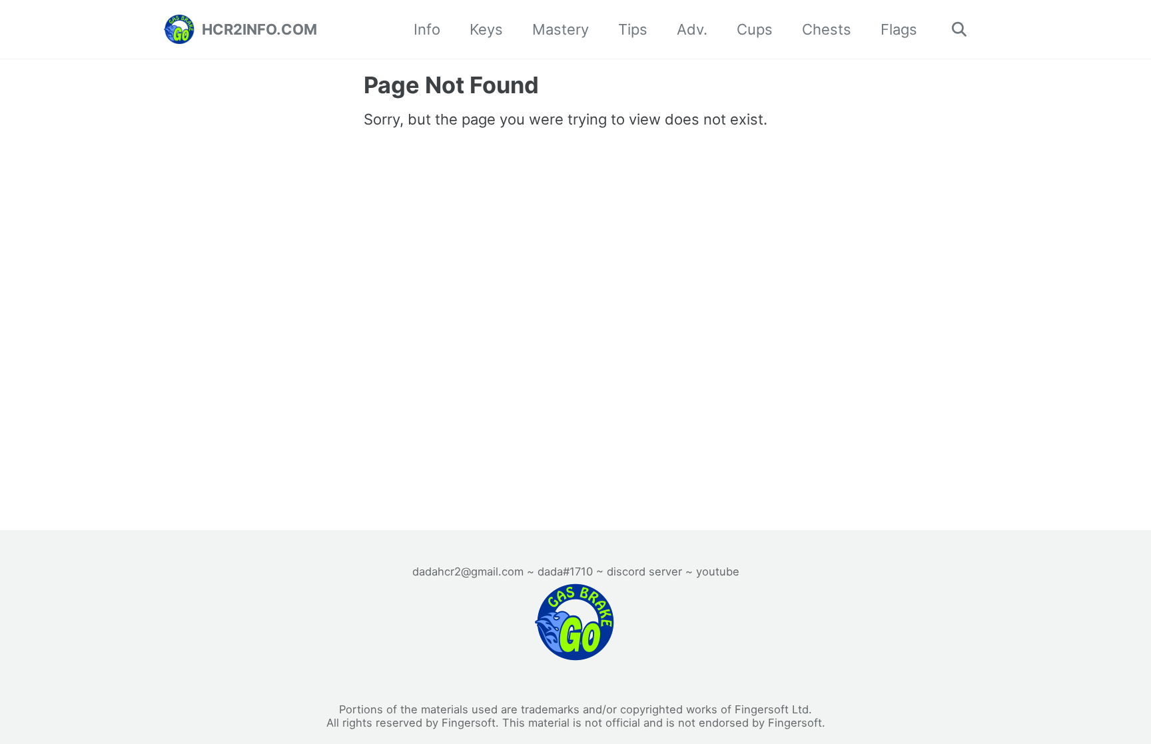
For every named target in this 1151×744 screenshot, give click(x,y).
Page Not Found (451, 85)
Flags (899, 29)
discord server (644, 571)
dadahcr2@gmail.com (468, 571)
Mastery (560, 29)
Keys (486, 29)
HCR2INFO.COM (259, 29)
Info (427, 29)
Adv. (692, 29)
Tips (632, 29)
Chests (826, 29)
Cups (755, 29)
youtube (717, 571)
